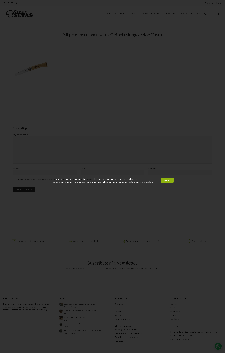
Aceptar (167, 180)
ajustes (148, 182)
